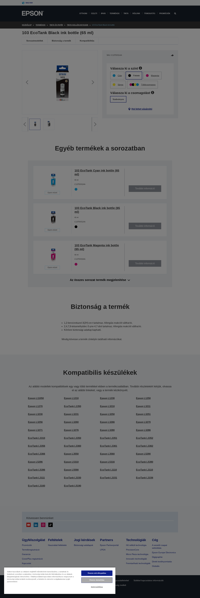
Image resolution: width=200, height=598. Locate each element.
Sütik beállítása (97, 587)
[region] (59, 580)
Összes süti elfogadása (97, 573)
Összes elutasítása (96, 580)
